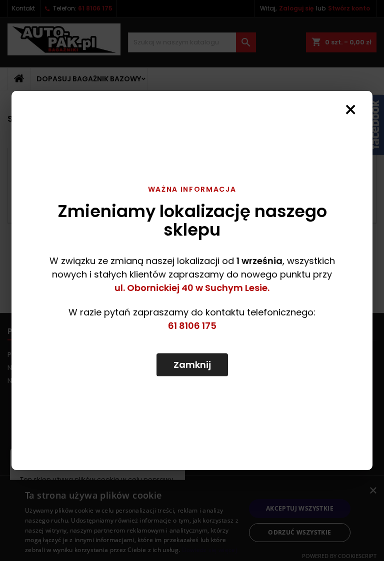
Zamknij (192, 364)
